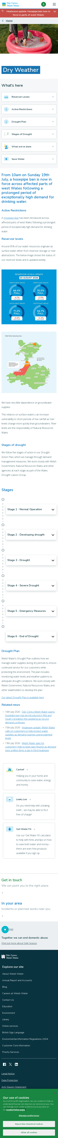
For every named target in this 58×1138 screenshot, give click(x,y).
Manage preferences (29, 1115)
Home (9, 20)
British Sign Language (13, 1032)
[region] (29, 1113)
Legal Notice (8, 1073)
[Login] (43, 4)
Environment (8, 1013)
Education (7, 1006)
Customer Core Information (16, 1045)
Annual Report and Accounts (17, 980)
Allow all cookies (29, 1132)
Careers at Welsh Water (15, 993)
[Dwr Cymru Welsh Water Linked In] (16, 1064)
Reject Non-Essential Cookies (29, 1124)
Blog (4, 987)
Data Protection (9, 1080)
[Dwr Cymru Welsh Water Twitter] (10, 1064)
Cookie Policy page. (15, 1109)
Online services (10, 1026)
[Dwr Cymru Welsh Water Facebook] (4, 1064)
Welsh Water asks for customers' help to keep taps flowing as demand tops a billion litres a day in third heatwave (30, 747)
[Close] (54, 1093)
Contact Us (8, 1000)
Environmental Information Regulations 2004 (25, 1039)
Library (5, 1019)
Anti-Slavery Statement (13, 1087)
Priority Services (10, 1052)
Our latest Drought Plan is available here (22, 697)
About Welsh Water (12, 973)
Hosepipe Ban (11, 218)
